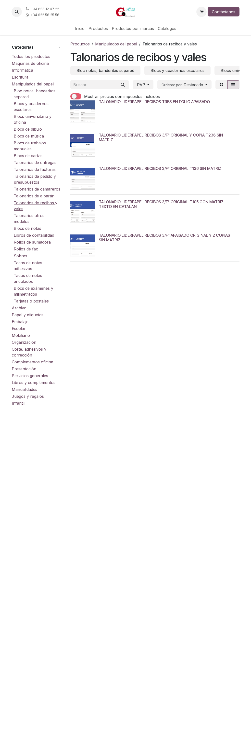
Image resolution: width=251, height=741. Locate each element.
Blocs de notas (27, 228)
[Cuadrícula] (221, 84)
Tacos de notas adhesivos (28, 265)
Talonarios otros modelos (29, 218)
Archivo (19, 307)
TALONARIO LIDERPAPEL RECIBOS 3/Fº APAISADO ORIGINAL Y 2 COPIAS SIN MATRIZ (164, 237)
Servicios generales (30, 375)
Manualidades (24, 389)
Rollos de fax (26, 249)
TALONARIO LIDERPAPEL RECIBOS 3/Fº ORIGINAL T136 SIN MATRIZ (160, 168)
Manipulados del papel (33, 84)
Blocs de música (29, 136)
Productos (80, 43)
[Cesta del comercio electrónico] (201, 12)
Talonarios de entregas (35, 162)
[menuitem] (80, 28)
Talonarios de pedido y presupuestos (35, 179)
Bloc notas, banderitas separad (34, 93)
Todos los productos (31, 56)
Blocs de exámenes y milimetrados (33, 291)
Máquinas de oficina (30, 63)
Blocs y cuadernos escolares (31, 106)
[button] (17, 12)
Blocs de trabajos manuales (30, 145)
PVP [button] (141, 84)
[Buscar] (123, 84)
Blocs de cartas (28, 155)
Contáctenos (223, 11)
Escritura (20, 77)
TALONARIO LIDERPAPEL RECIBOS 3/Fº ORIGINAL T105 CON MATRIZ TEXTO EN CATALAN (161, 204)
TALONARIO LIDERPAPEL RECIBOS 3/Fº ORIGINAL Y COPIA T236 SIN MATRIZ (161, 137)
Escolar (19, 328)
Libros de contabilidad (34, 235)
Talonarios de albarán (34, 195)
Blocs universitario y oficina (32, 119)
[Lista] (233, 84)
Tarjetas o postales (31, 301)
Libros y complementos (33, 382)
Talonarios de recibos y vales (35, 205)
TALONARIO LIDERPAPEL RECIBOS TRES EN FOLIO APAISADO (154, 101)
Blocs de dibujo (28, 129)
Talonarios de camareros (37, 189)
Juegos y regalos (28, 396)
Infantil (18, 403)
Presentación (24, 368)
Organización (24, 342)
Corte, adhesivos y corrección (29, 352)
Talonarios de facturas (35, 169)
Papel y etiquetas (27, 314)
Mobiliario (21, 335)
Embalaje (20, 321)
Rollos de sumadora (32, 242)
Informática (22, 70)
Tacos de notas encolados (28, 278)
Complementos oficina (32, 361)
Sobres (20, 255)
